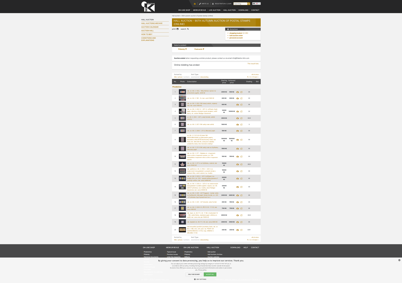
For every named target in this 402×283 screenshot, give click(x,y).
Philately (147, 254)
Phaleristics (148, 252)
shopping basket (235, 33)
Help (246, 247)
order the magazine (173, 257)
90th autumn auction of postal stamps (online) (197, 16)
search (183, 29)
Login (229, 4)
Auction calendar (149, 27)
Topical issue (171, 252)
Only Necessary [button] (194, 274)
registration (220, 4)
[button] (201, 279)
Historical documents (151, 257)
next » (256, 77)
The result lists (253, 64)
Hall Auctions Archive (151, 23)
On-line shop (184, 10)
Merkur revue (199, 10)
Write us (205, 4)
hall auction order (236, 35)
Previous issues (172, 254)
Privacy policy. (202, 270)
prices (180, 77)
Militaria (187, 257)
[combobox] (399, 260)
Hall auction (229, 10)
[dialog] (201, 270)
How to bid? (146, 34)
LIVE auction (214, 10)
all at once (255, 74)
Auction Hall (147, 31)
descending (204, 77)
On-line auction (191, 247)
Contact (255, 10)
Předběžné (176, 87)
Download (243, 10)
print (174, 29)
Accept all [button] (210, 274)
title (175, 77)
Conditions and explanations (148, 39)
